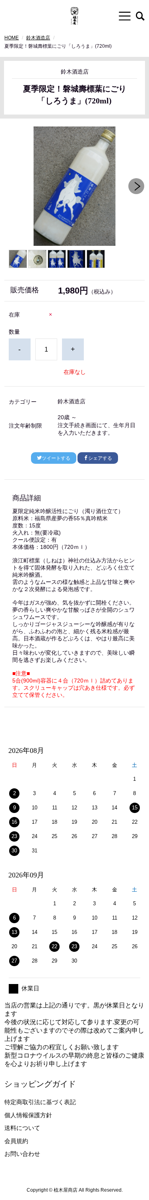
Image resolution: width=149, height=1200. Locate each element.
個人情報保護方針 (28, 1115)
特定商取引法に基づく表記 (40, 1102)
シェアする (100, 458)
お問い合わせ (22, 1153)
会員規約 (16, 1141)
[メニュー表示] (125, 16)
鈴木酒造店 (38, 38)
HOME (11, 38)
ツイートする (56, 458)
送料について (22, 1127)
